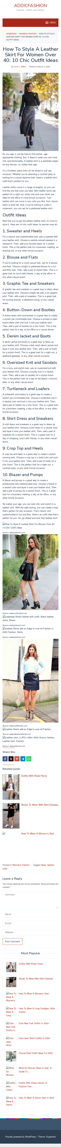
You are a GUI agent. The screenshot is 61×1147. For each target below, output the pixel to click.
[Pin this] (16, 758)
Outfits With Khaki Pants (34, 775)
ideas (43, 864)
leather (50, 864)
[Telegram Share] (22, 758)
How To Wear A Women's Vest (37, 833)
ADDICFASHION (30, 6)
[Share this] (5, 758)
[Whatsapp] (28, 758)
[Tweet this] (11, 758)
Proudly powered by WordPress (20, 1136)
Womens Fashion (21, 864)
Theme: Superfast (47, 1136)
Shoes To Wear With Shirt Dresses (39, 804)
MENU (53, 22)
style (5, 868)
